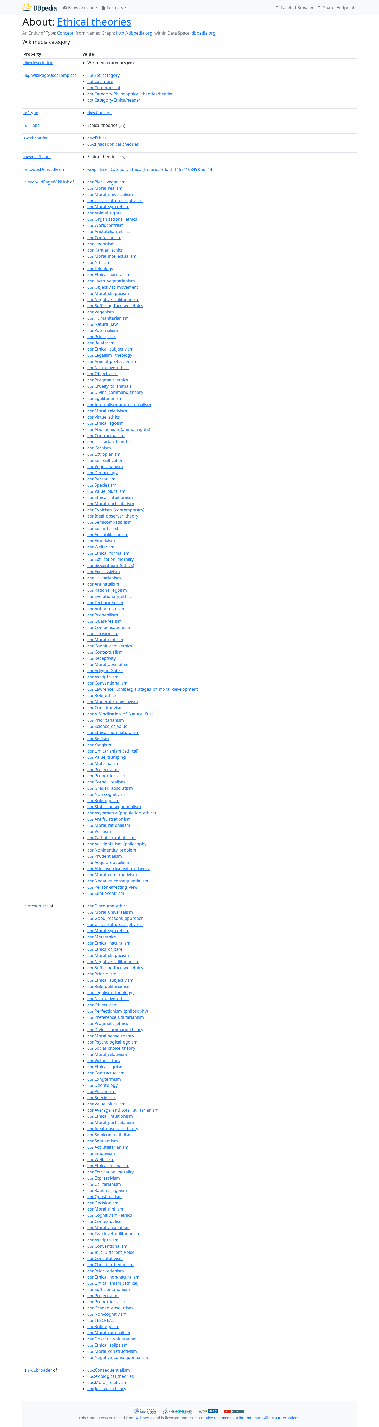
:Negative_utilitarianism (113, 299)
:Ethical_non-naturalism (113, 732)
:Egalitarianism (104, 398)
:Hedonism (101, 244)
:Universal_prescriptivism (115, 200)
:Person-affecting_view (112, 887)
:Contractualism (106, 435)
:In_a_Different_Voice (110, 1252)
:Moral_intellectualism (111, 256)
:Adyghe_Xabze (105, 670)
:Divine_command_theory (115, 392)
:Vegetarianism (105, 466)
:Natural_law (102, 324)
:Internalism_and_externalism (119, 404)
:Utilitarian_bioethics (110, 442)
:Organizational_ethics (112, 219)
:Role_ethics (102, 695)
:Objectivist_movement (112, 287)
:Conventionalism (107, 683)
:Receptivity (101, 658)
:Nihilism (98, 262)
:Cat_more (100, 81)
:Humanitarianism (108, 318)
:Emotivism (101, 541)
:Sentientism (102, 1141)
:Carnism (99, 448)
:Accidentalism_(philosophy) (117, 844)
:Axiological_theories (110, 1376)
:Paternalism (102, 330)
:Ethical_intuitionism (110, 497)
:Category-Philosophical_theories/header (130, 94)
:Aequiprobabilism (108, 862)
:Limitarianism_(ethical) (112, 751)
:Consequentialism (108, 1370)
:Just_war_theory (106, 1388)
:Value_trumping (106, 757)
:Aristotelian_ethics (108, 231)
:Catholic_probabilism (111, 837)
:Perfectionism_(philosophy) (117, 1011)
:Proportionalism (107, 776)
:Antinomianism (105, 609)
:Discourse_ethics (107, 906)
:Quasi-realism (104, 621)
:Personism (101, 479)
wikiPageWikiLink (48, 182)
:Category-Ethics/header (114, 100)
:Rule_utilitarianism (109, 986)
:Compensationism (108, 627)
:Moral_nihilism (105, 639)
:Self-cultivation (105, 460)
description (38, 62)
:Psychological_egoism (112, 1042)
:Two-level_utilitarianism (114, 1234)
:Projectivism (103, 769)
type (30, 112)
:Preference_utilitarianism (115, 1017)
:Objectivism (102, 374)
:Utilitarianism (104, 578)
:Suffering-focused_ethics (115, 305)
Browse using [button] (81, 8)
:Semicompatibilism (109, 522)
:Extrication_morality (110, 559)
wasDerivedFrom (44, 169)
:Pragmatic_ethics (107, 380)
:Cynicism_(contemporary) (115, 510)
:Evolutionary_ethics (110, 596)
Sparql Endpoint (338, 8)
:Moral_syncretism (108, 207)
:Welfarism (100, 547)
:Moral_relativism (107, 411)
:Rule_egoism (103, 800)
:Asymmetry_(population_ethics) (121, 813)
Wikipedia (143, 1417)
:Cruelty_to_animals (109, 386)
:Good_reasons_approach (115, 918)
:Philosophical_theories (113, 144)
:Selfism (98, 738)
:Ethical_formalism (108, 553)
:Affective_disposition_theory (118, 868)
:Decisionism (102, 633)
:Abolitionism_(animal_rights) (118, 429)
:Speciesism (101, 485)
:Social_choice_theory (111, 1048)
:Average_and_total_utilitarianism (122, 1110)
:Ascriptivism (102, 677)
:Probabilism (102, 615)
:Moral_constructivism (112, 875)
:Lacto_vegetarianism (111, 281)
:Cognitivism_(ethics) (110, 646)
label (32, 125)
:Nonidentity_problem (111, 850)
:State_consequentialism (114, 807)
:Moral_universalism (110, 194)
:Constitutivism (105, 708)
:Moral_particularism (110, 503)
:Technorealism (105, 602)
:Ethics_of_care (104, 949)
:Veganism (100, 312)
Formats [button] (114, 8)
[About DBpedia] (39, 7)
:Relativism (100, 343)
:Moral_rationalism (108, 825)
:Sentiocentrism (105, 893)
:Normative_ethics (108, 367)
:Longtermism (104, 1079)
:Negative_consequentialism (117, 881)
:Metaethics (101, 937)
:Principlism (101, 336)
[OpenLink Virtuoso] (145, 1410)
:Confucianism (104, 237)
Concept (65, 33)
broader (35, 138)
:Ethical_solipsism (107, 1345)
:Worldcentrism (105, 225)
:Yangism (99, 745)
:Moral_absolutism (108, 664)
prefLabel (37, 157)
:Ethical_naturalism (108, 275)
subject (38, 906)
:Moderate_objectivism (112, 701)
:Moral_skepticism (108, 293)
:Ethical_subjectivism (110, 349)
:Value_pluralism (106, 491)
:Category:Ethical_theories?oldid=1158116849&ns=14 (149, 169)
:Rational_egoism (107, 590)
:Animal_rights (104, 213)
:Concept (99, 112)
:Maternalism (103, 763)
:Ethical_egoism (105, 423)
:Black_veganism (106, 182)
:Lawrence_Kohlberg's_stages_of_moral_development (142, 689)
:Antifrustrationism (109, 819)
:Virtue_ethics (103, 417)
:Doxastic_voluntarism (112, 1339)
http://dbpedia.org (134, 33)
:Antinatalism (103, 584)
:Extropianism (103, 454)
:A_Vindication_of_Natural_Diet (120, 714)
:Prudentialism (104, 856)
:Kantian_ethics (105, 250)
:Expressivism (103, 571)
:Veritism (99, 831)
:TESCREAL (100, 1320)
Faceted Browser (297, 8)
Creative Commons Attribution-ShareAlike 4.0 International (250, 1417)
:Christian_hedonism (110, 1264)
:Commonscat (103, 87)
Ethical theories (94, 21)
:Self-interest (102, 528)
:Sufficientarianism (108, 1289)
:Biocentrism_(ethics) (110, 565)
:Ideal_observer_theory (112, 516)
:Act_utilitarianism (107, 534)
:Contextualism (105, 652)
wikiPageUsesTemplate (50, 75)
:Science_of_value (107, 726)
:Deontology (102, 472)
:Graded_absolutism (110, 788)
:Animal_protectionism (112, 361)
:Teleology (100, 268)
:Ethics (96, 138)
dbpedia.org (204, 33)
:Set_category (103, 75)
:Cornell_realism (106, 782)
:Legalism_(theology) (110, 355)
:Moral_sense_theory (110, 1036)
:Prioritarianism (105, 720)
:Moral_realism (104, 188)
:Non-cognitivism (107, 794)
